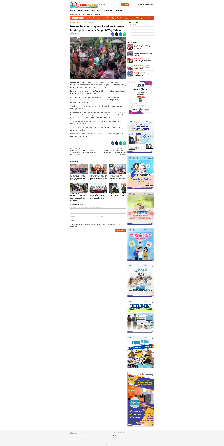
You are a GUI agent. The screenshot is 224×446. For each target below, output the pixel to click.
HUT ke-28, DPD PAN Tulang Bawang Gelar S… (142, 67)
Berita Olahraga (135, 28)
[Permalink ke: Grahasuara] (72, 34)
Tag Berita (133, 25)
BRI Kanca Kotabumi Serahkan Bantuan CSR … (143, 47)
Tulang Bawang (137, 58)
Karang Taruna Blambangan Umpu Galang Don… (142, 74)
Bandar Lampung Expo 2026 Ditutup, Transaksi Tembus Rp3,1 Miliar (116, 195)
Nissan (132, 34)
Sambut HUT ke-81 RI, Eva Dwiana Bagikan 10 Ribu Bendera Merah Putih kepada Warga (117, 177)
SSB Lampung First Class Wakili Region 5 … (143, 54)
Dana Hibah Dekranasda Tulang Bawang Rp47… (143, 61)
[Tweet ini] (116, 34)
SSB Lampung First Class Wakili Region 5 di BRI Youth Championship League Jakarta (133, 18)
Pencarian (125, 5)
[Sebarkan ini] (112, 34)
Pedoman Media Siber (76, 436)
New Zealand (133, 37)
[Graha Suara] (84, 4)
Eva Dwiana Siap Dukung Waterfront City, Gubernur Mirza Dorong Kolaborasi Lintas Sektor (77, 177)
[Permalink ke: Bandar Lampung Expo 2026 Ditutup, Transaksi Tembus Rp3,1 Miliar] (117, 188)
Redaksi (86, 436)
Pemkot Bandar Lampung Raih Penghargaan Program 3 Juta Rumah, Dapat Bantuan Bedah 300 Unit (98, 177)
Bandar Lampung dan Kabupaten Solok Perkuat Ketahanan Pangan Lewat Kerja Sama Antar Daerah (97, 196)
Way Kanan (136, 72)
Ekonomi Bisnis (137, 45)
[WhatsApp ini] (124, 34)
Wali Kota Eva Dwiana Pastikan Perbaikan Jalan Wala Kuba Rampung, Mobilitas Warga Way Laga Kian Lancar (77, 197)
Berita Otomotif (135, 31)
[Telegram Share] (120, 34)
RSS (115, 436)
